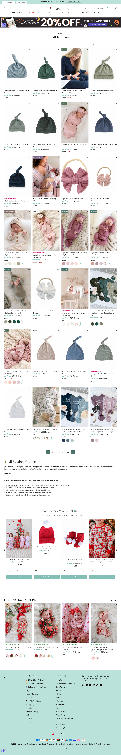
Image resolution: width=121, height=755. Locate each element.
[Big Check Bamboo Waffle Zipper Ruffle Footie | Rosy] (105, 263)
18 (68, 452)
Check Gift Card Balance (34, 701)
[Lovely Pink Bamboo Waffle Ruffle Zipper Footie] (10, 382)
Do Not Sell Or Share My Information (64, 719)
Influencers (59, 701)
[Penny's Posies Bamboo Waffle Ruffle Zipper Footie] (72, 324)
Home (100, 13)
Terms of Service (61, 724)
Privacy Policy (60, 715)
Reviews (58, 690)
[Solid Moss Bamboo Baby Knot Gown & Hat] (18, 263)
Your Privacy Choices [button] (63, 728)
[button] (28, 51)
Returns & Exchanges (33, 711)
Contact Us (29, 718)
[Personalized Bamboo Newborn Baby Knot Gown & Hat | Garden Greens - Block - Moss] (101, 324)
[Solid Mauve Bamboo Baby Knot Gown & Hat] (63, 263)
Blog (27, 690)
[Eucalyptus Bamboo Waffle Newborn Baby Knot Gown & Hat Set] (22, 321)
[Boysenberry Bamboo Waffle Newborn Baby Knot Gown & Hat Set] (80, 263)
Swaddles (9, 492)
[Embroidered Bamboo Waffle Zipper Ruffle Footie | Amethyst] (97, 263)
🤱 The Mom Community (34, 683)
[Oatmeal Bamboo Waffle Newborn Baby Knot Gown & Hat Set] (22, 263)
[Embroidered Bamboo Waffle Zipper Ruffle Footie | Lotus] (14, 382)
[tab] (8, 2)
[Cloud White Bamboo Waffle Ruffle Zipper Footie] (80, 324)
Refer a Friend (60, 711)
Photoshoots (60, 704)
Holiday (31, 13)
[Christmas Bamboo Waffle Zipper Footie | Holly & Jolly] (16, 656)
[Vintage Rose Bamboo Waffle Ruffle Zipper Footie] (92, 263)
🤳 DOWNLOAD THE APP (35, 680)
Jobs (57, 708)
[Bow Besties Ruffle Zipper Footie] (76, 324)
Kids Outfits (10, 490)
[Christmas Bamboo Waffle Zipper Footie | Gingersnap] (20, 656)
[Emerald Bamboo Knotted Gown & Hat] (14, 321)
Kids (62, 13)
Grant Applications (62, 687)
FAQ (27, 715)
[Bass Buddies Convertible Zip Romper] (51, 438)
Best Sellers (44, 13)
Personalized (88, 13)
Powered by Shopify (60, 748)
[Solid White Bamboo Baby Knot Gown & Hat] (14, 263)
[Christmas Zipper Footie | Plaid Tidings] (12, 656)
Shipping (58, 694)
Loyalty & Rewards (32, 694)
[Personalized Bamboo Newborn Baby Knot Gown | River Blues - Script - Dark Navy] (63, 440)
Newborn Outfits (12, 488)
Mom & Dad (72, 13)
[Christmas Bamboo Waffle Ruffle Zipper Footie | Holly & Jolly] (97, 658)
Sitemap (28, 722)
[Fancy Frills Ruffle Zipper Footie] (68, 324)
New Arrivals (18, 13)
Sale (108, 13)
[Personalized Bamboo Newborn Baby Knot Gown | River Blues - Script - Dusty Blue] (68, 440)
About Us (59, 680)
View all (114, 600)
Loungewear (10, 495)
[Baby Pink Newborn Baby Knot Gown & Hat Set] (72, 263)
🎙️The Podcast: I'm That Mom (36, 687)
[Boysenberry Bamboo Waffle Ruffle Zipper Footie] (109, 263)
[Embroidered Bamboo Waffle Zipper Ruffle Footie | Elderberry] (101, 263)
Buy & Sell (29, 708)
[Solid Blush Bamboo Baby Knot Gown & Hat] (76, 263)
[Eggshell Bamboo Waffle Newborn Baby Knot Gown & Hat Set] (10, 263)
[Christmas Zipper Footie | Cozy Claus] (7, 656)
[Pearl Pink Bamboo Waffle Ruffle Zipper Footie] (5, 382)
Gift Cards (29, 697)
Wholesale (89, 9)
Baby (55, 13)
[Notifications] (107, 8)
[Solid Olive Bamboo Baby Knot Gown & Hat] (10, 321)
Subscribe (99, 9)
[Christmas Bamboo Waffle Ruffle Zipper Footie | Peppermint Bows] (93, 658)
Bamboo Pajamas (12, 485)
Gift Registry (30, 704)
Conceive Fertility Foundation (65, 683)
